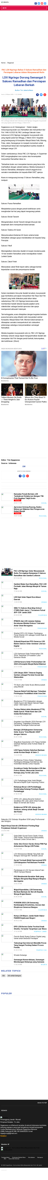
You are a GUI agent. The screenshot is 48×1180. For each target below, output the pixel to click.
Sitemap (43, 1162)
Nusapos (40, 1157)
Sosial (44, 503)
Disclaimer (31, 1157)
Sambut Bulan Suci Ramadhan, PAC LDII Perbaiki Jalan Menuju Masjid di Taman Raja (30, 586)
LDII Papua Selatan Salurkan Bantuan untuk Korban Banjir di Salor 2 (29, 751)
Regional (10, 63)
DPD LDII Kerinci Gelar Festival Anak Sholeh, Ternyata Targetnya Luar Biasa (30, 928)
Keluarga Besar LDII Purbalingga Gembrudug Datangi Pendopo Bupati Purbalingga (29, 789)
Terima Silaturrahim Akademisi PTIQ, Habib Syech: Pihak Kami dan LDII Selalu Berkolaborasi (29, 711)
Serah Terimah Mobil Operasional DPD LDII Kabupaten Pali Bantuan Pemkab (30, 861)
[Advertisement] (24, 36)
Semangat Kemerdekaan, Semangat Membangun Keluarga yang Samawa (29, 961)
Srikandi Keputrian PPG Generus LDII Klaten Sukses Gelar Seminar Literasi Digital (29, 643)
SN (5, 8)
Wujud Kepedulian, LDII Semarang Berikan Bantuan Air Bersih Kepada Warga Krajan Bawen (28, 892)
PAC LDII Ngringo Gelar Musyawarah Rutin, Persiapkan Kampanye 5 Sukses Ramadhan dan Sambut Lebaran (30, 573)
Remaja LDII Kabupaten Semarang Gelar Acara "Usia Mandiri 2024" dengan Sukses (28, 732)
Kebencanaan (41, 755)
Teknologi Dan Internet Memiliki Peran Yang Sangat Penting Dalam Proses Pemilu (30, 945)
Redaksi (3, 1136)
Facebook (38, 1162)
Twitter (41, 1162)
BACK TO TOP (42, 1103)
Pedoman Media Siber (19, 1157)
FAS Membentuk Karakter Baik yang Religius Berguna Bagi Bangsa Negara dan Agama (30, 878)
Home (3, 63)
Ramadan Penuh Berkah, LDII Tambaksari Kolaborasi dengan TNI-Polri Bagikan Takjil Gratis (29, 496)
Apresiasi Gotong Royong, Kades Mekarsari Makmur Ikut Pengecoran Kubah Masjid (29, 509)
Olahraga (42, 615)
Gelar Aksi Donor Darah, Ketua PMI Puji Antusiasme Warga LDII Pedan (30, 845)
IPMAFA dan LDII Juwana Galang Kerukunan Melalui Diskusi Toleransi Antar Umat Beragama (29, 623)
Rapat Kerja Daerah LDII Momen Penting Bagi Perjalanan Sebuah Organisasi (20, 827)
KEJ (5, 1159)
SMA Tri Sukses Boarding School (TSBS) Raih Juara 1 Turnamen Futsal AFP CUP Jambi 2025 (29, 610)
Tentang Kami (5, 1157)
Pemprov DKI (41, 950)
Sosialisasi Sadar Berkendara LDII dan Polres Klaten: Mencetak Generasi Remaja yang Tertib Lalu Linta (30, 770)
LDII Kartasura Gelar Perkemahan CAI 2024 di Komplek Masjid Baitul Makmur (30, 663)
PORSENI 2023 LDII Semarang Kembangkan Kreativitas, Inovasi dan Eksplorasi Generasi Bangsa (29, 905)
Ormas (44, 602)
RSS (46, 1162)
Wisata (44, 964)
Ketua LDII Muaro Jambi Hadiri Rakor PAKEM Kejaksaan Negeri (29, 917)
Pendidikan (42, 667)
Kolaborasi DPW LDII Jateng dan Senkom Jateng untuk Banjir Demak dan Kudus (29, 809)
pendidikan (42, 628)
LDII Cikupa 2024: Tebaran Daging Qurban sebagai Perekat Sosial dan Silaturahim (29, 675)
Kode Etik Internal (14, 1159)
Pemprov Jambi (40, 931)
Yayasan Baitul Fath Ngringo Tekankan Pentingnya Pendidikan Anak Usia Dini (30, 692)
